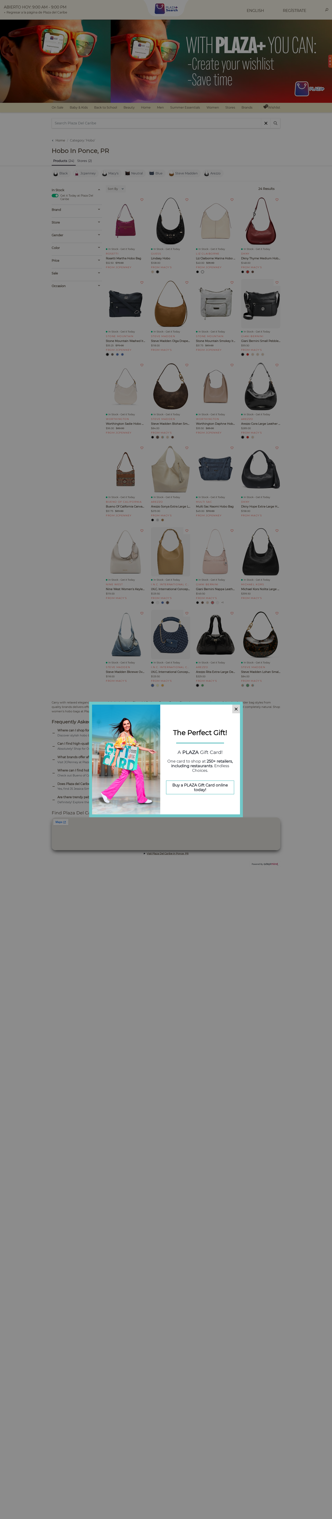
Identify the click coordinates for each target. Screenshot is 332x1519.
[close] (236, 709)
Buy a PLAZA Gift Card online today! (200, 787)
